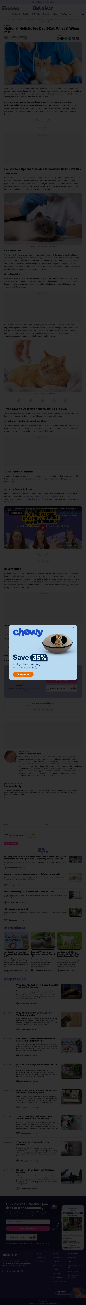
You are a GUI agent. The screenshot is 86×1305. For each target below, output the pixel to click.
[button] (73, 627)
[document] (43, 652)
